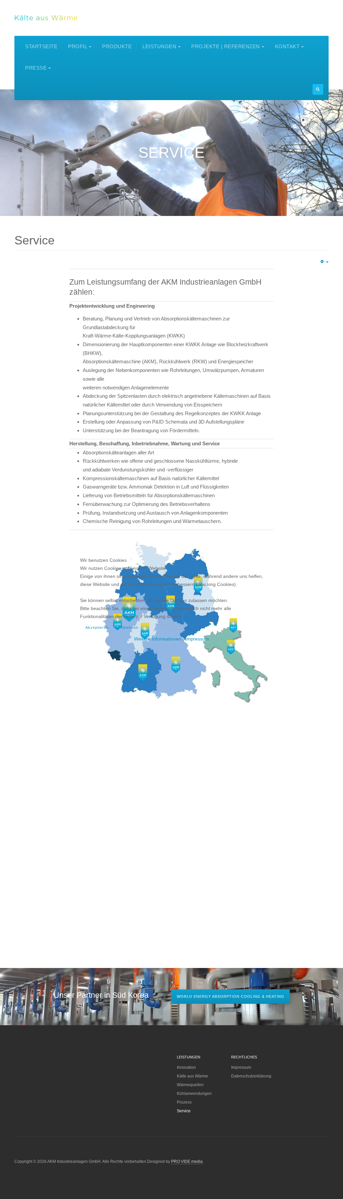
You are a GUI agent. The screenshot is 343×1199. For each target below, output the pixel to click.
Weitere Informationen (157, 639)
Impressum (197, 639)
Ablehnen (129, 627)
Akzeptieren (97, 627)
